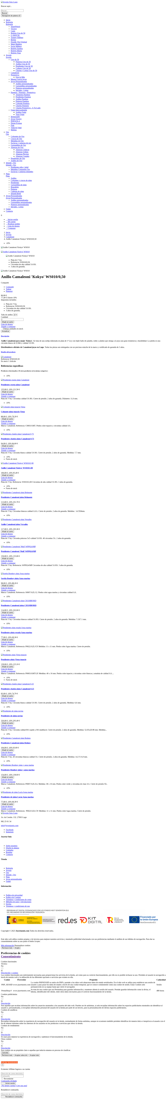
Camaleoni (15, 73)
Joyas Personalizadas (19, 81)
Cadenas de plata (17, 191)
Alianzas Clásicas (22, 150)
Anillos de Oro (16, 161)
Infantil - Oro (11, 165)
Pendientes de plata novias (12, 716)
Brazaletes (15, 187)
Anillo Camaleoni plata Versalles (14, 524)
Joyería (8, 57)
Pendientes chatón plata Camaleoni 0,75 (17, 439)
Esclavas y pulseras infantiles (22, 172)
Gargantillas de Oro (18, 145)
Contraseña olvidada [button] (9, 1081)
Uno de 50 (15, 59)
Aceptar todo (34, 1055)
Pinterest (9, 291)
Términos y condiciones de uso (18, 906)
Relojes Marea (16, 51)
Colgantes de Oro (17, 136)
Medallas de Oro (17, 141)
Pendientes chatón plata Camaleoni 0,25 (17, 689)
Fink (12, 125)
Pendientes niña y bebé (19, 167)
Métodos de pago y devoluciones (18, 902)
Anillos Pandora (22, 99)
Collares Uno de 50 (23, 68)
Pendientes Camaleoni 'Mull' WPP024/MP (18, 551)
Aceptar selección (21, 1055)
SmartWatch (15, 27)
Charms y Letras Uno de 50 (26, 70)
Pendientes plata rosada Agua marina (16, 632)
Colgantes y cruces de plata (21, 180)
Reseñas (9, 852)
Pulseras (14, 189)
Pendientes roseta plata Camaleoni (15, 385)
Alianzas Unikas (22, 152)
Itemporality (15, 117)
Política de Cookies (13, 897)
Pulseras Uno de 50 (23, 62)
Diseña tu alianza (12, 848)
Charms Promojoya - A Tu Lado (28, 108)
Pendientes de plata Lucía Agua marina (17, 797)
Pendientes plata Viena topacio (13, 659)
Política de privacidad (14, 895)
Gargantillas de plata (19, 185)
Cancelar (5, 1053)
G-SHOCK (15, 35)
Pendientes (15, 183)
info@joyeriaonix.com (9, 826)
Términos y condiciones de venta (18, 900)
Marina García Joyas (19, 79)
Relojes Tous (16, 53)
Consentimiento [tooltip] (11, 956)
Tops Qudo (20, 114)
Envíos (8, 904)
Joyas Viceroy (16, 119)
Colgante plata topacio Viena (13, 412)
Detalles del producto (8, 352)
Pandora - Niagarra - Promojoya (23, 92)
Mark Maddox (16, 44)
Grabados (9, 850)
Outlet (8, 881)
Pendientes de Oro (18, 158)
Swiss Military (16, 46)
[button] (9, 973)
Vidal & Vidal (16, 128)
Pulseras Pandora (22, 101)
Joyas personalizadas (14, 879)
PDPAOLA (15, 121)
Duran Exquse (16, 123)
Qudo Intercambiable (19, 110)
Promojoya (15, 75)
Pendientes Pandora (23, 97)
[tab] (83, 336)
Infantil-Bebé (16, 194)
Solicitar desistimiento (9, 1062)
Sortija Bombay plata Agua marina (15, 578)
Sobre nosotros (11, 846)
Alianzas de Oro (17, 147)
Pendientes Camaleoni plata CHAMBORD (18, 605)
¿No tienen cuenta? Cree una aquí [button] (14, 1086)
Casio (13, 31)
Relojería (9, 24)
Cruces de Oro (16, 139)
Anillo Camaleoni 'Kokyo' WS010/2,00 (17, 468)
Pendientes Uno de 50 (24, 66)
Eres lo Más (20, 77)
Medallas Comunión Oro (20, 169)
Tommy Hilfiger (17, 38)
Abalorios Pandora (23, 95)
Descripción (5, 336)
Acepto (17, 948)
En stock (4, 361)
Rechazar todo (7, 948)
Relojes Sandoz (17, 48)
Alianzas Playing (22, 154)
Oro (7, 134)
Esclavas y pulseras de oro (21, 143)
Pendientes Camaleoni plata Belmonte (16, 497)
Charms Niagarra (22, 106)
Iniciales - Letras (22, 90)
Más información (7, 945)
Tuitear (8, 289)
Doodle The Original (19, 42)
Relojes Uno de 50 (18, 33)
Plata (8, 176)
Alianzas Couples (22, 156)
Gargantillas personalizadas (26, 86)
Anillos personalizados (24, 84)
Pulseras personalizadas (25, 88)
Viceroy (14, 29)
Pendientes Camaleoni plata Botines (16, 743)
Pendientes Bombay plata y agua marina (17, 770)
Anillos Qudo (21, 112)
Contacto (9, 854)
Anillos (13, 178)
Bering (13, 40)
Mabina (14, 130)
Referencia (5, 359)
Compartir (10, 287)
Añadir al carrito (7, 322)
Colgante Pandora (22, 103)
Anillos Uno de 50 (23, 64)
